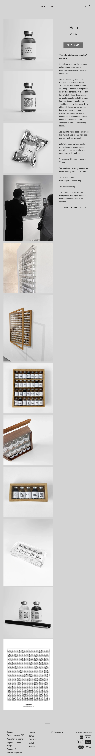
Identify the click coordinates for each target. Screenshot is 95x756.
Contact (32, 739)
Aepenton (87, 732)
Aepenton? (11, 749)
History (32, 732)
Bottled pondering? (15, 752)
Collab (31, 742)
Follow (32, 746)
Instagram (58, 732)
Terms (31, 735)
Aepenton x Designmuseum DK (15, 734)
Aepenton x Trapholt (15, 738)
